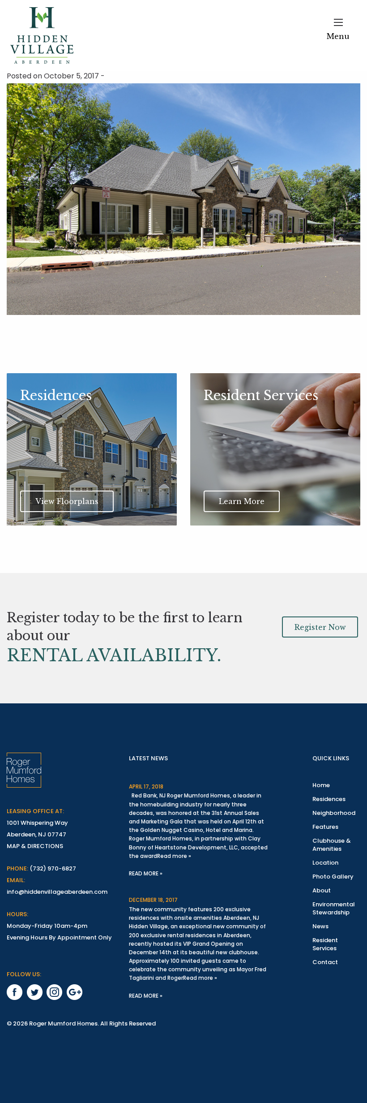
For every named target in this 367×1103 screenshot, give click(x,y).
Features (325, 827)
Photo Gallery (333, 876)
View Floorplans (66, 501)
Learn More (242, 501)
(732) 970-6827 (53, 868)
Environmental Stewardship (333, 908)
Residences (329, 799)
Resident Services (325, 944)
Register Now (320, 627)
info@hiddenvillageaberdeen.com (57, 892)
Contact (325, 962)
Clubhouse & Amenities (331, 844)
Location (325, 862)
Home (321, 785)
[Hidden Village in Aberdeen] (41, 35)
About (321, 890)
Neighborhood (333, 813)
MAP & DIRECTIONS (35, 846)
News (320, 926)
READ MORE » (145, 873)
